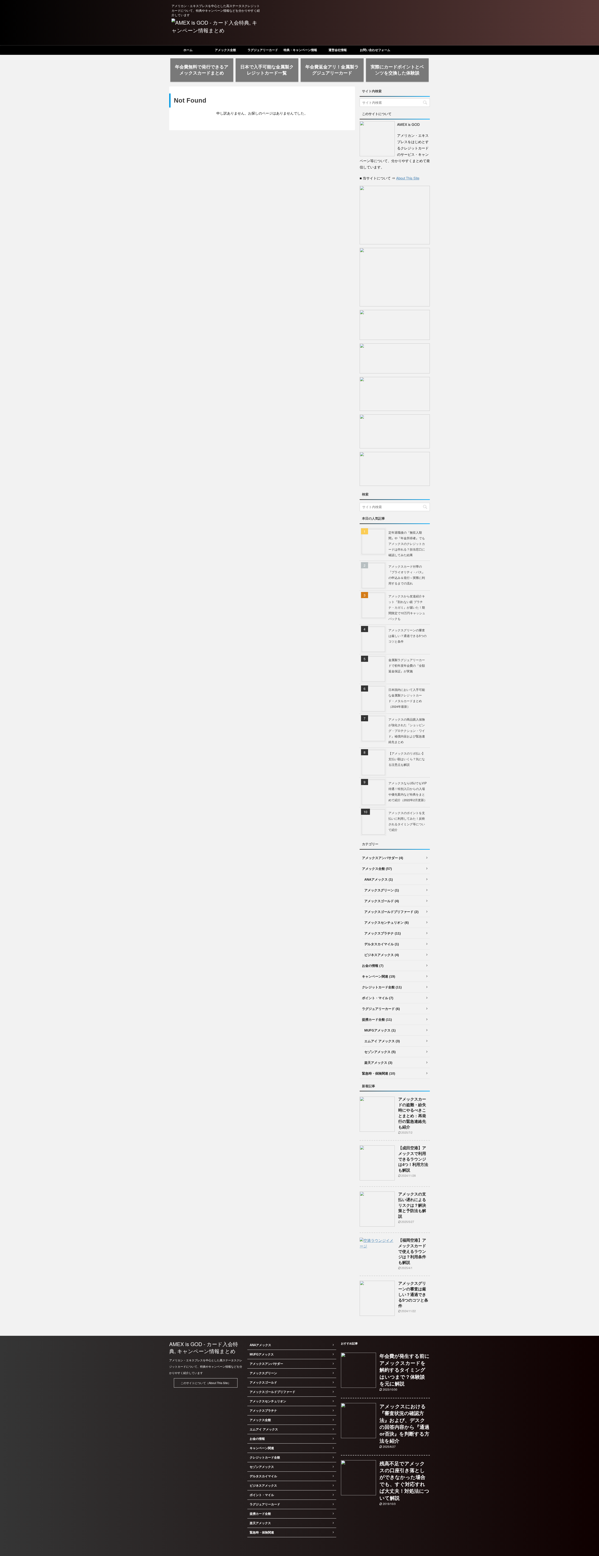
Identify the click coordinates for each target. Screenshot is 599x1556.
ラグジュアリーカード (263, 50)
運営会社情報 (338, 50)
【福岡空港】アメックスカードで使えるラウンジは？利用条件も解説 (412, 1251)
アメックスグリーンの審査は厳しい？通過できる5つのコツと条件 (407, 636)
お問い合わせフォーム (375, 50)
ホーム (188, 50)
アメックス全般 (225, 50)
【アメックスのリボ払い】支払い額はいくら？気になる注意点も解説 (406, 759)
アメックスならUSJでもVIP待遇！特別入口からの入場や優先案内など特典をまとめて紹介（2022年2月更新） (407, 791)
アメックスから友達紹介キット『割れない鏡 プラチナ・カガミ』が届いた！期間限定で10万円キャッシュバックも (406, 607)
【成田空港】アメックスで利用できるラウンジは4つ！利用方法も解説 (413, 1159)
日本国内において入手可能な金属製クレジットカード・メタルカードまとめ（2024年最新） (406, 698)
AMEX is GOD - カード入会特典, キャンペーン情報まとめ (203, 1347)
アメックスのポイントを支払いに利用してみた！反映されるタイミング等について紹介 (406, 821)
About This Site (407, 177)
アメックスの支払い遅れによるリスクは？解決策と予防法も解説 (412, 1205)
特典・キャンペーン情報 (300, 50)
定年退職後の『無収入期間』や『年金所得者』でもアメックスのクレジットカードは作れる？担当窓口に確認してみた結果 (406, 543)
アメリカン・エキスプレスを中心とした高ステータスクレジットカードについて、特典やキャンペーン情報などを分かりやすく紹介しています (205, 1366)
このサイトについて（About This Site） (206, 1383)
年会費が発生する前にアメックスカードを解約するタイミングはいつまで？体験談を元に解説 (405, 1369)
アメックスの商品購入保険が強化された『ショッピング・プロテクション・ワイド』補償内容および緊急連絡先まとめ (406, 730)
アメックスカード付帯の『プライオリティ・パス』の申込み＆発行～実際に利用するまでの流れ (406, 574)
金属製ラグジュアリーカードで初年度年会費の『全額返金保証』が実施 (406, 665)
